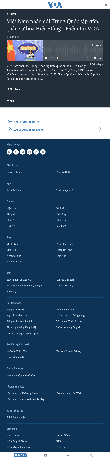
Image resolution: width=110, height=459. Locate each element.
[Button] (11, 101)
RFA (58, 441)
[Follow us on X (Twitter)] (16, 152)
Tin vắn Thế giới (65, 280)
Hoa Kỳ (11, 226)
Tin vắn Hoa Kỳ (64, 285)
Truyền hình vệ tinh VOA (20, 280)
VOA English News (17, 441)
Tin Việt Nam (14, 190)
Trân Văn (61, 256)
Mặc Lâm (12, 250)
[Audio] (68, 455)
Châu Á (11, 220)
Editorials (61, 447)
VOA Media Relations (18, 447)
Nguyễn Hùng (14, 256)
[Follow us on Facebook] (9, 152)
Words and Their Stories (69, 321)
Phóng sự (11, 291)
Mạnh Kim (12, 244)
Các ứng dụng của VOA (69, 393)
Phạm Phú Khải (64, 244)
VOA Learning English (68, 327)
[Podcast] (36, 152)
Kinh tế (60, 208)
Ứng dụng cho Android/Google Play (25, 399)
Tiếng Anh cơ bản (16, 309)
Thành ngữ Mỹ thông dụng (70, 315)
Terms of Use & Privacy (69, 351)
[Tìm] (91, 455)
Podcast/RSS (63, 172)
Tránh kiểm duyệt (16, 417)
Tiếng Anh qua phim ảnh (19, 321)
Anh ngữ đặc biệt (65, 309)
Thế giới (11, 214)
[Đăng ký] (43, 152)
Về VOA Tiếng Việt (17, 351)
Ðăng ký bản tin (15, 172)
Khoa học (61, 220)
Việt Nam (11, 14)
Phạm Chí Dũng (15, 261)
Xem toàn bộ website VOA (21, 375)
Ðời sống (61, 214)
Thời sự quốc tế (64, 190)
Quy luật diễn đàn (16, 357)
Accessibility (63, 435)
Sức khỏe (61, 226)
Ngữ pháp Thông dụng (18, 315)
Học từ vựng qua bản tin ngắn (22, 333)
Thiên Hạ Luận (64, 250)
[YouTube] (45, 455)
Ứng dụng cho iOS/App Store (22, 393)
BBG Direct (13, 435)
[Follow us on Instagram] (29, 152)
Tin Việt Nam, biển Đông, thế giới (25, 285)
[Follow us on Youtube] (22, 152)
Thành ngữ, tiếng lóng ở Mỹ (21, 327)
